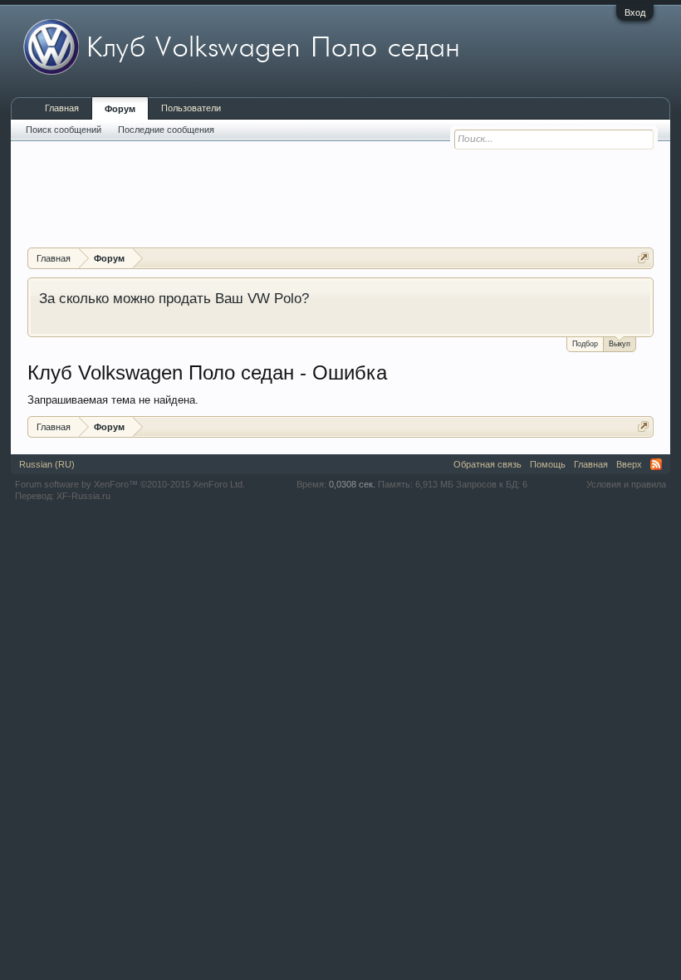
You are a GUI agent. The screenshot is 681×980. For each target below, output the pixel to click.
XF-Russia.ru (83, 496)
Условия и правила (626, 484)
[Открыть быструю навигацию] (643, 257)
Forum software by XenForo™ (130, 484)
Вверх (629, 464)
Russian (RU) (47, 464)
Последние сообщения (166, 130)
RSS (656, 464)
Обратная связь (487, 464)
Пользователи (191, 108)
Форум (120, 109)
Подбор (585, 344)
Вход (635, 12)
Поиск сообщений (63, 130)
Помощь (548, 464)
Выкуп (619, 344)
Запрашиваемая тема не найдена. (112, 400)
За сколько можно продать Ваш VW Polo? (174, 298)
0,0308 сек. (352, 484)
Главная (62, 108)
